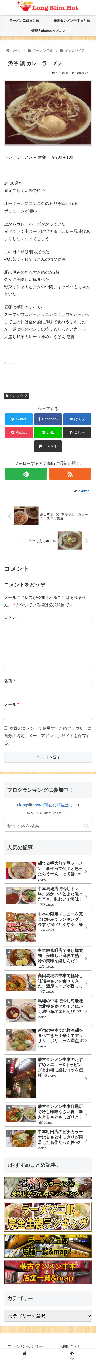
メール (11, 704)
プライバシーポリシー (26, 1346)
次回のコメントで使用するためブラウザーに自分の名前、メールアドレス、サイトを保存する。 (48, 735)
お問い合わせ (70, 1346)
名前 (9, 681)
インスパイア (18, 395)
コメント (12, 617)
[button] (86, 826)
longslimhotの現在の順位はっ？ (48, 805)
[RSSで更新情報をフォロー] (70, 474)
